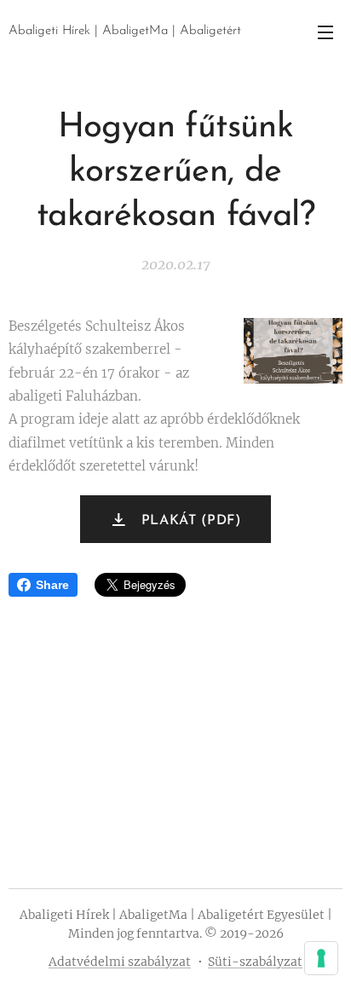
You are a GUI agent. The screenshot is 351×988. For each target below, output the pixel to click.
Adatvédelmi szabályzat (120, 961)
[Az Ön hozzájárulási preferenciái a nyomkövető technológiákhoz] (321, 958)
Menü (325, 31)
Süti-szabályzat (255, 961)
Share (52, 585)
